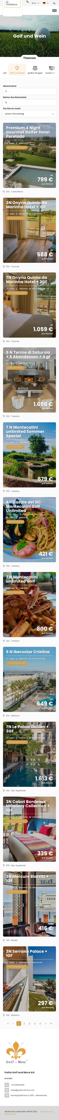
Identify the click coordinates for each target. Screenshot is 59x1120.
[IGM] (16, 1052)
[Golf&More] (12, 8)
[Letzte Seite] (51, 1023)
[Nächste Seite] (45, 1023)
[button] (29, 114)
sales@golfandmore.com (23, 1090)
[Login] (54, 3)
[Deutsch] (46, 3)
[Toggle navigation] (54, 10)
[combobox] (29, 103)
